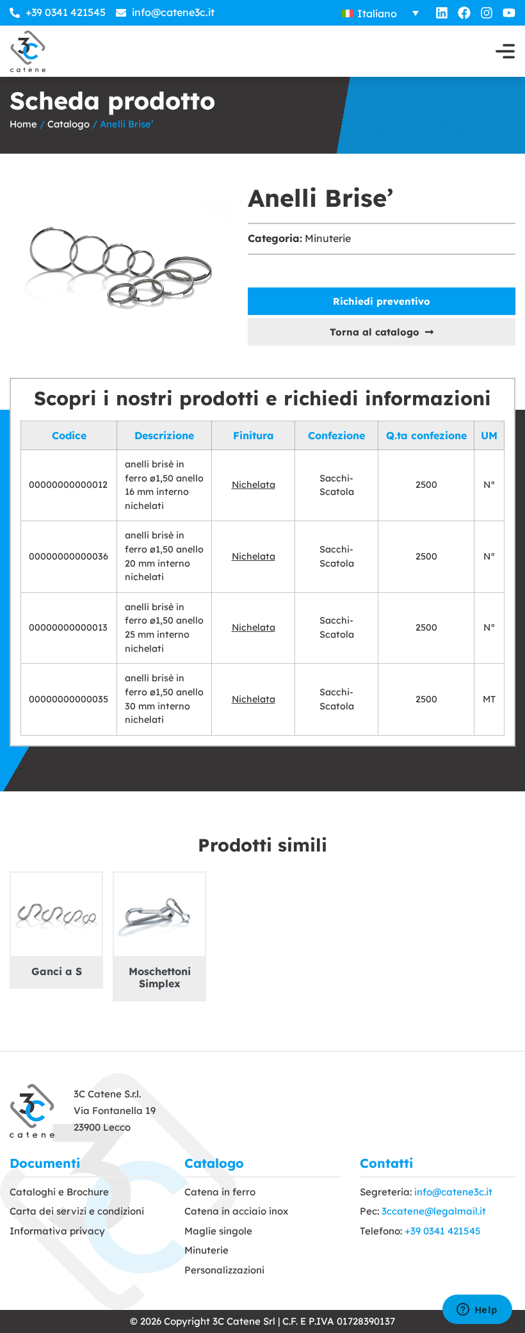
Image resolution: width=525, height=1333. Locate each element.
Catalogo (68, 124)
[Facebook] (464, 12)
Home (23, 124)
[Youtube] (509, 12)
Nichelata (253, 484)
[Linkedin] (441, 12)
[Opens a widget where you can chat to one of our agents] (477, 1311)
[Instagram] (486, 12)
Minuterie (328, 238)
